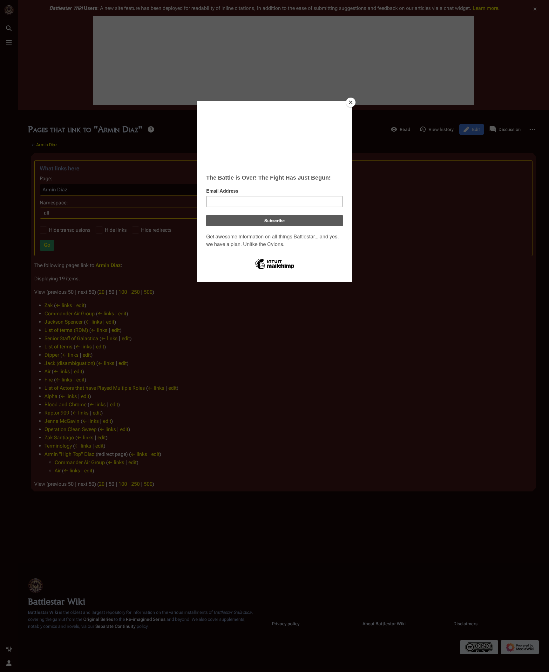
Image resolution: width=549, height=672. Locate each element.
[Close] (351, 102)
